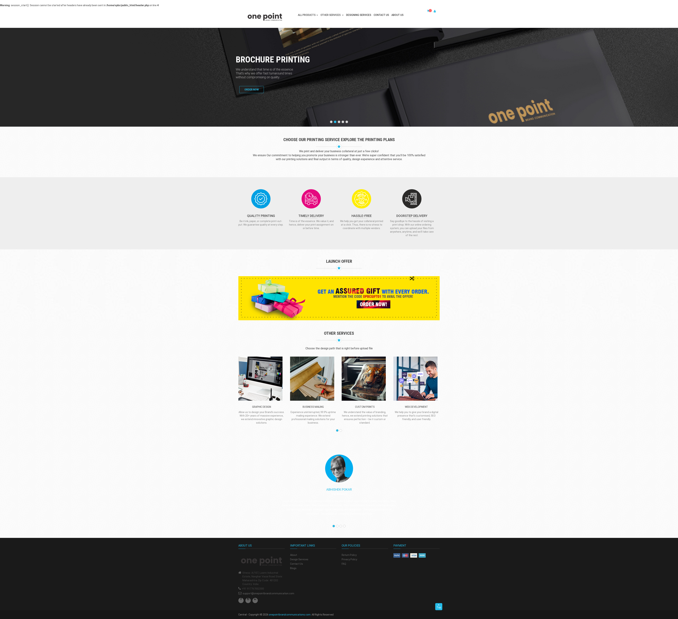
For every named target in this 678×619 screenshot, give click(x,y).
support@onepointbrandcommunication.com (268, 593)
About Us (397, 15)
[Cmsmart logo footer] (261, 561)
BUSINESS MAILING (313, 406)
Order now (248, 89)
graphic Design (261, 406)
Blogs (293, 568)
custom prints (365, 406)
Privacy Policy (349, 559)
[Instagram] (248, 600)
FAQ (344, 563)
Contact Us (381, 15)
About (293, 555)
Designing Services (358, 15)
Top (439, 607)
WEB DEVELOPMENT (416, 406)
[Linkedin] (255, 600)
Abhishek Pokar (339, 489)
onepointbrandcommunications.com (290, 614)
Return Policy (349, 555)
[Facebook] (241, 600)
